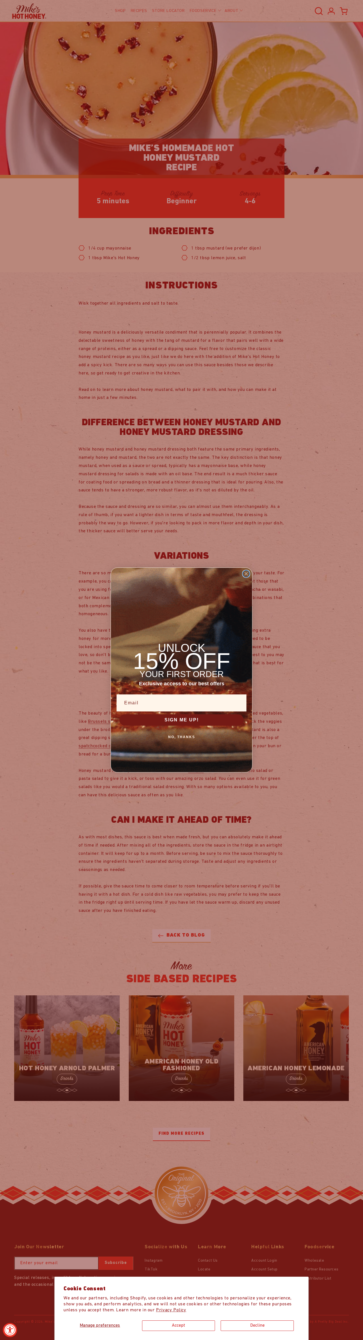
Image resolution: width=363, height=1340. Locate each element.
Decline (257, 1325)
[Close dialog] (246, 573)
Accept (178, 1325)
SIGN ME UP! (181, 719)
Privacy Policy (171, 1310)
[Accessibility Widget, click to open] (10, 1330)
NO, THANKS (181, 737)
